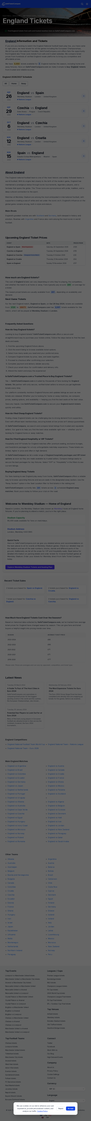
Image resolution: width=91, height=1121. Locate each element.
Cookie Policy (42, 1111)
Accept (70, 1108)
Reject (60, 1108)
